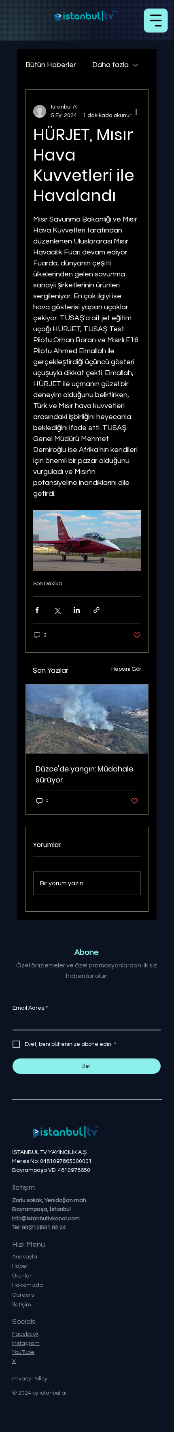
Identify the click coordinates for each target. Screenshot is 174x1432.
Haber (20, 1266)
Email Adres (30, 1008)
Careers (23, 1295)
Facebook (25, 1334)
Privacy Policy (29, 1379)
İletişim (21, 1305)
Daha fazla (110, 65)
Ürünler (22, 1276)
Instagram (26, 1343)
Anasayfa (24, 1257)
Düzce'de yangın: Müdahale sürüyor (84, 774)
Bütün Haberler (50, 65)
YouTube (23, 1352)
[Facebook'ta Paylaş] (37, 610)
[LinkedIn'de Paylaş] (77, 610)
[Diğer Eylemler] (136, 111)
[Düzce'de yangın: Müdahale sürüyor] (87, 719)
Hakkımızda (27, 1285)
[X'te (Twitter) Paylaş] (57, 610)
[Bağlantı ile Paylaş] (96, 610)
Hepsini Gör (126, 669)
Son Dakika (47, 584)
